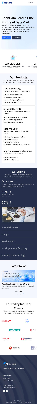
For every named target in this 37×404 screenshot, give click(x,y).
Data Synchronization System (13, 95)
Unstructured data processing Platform (16, 145)
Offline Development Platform (13, 97)
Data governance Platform (12, 102)
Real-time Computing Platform (14, 100)
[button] (18, 181)
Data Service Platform (11, 157)
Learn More (17, 38)
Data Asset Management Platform (14, 137)
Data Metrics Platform (11, 139)
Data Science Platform (11, 160)
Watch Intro (6, 38)
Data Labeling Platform (11, 142)
